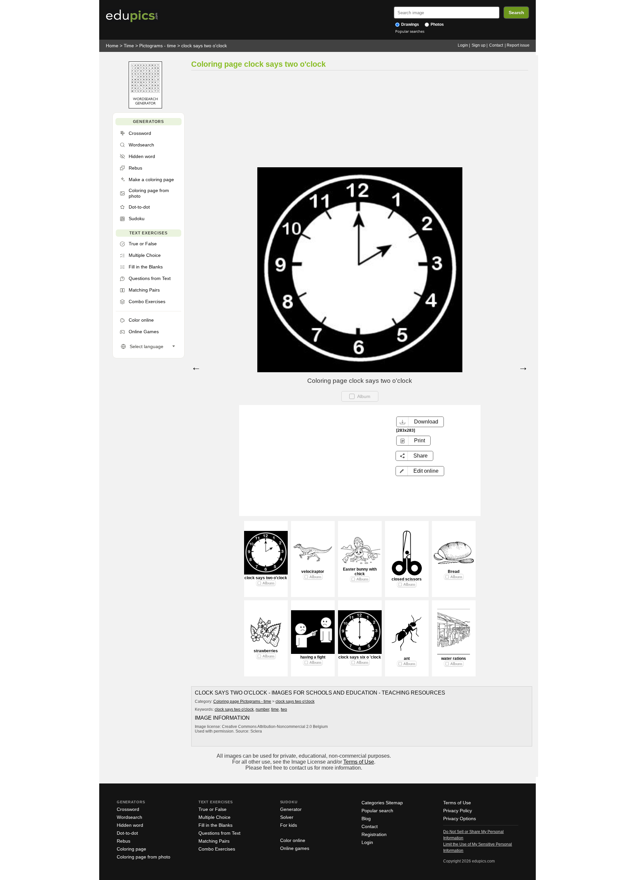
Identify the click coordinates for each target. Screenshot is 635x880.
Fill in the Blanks (215, 825)
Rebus (123, 841)
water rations (453, 658)
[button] (420, 471)
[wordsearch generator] (145, 107)
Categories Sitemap (382, 802)
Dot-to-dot (127, 833)
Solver (286, 817)
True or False (212, 809)
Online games (294, 848)
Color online (292, 840)
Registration (374, 834)
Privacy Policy (457, 810)
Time (129, 45)
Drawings (409, 24)
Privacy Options (459, 818)
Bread (453, 571)
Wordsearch (129, 817)
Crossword (128, 809)
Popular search (377, 810)
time (275, 709)
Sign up (479, 45)
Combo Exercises (216, 849)
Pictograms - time (157, 45)
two (284, 709)
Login (463, 45)
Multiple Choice (214, 817)
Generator (291, 809)
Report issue (518, 45)
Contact (496, 45)
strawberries (266, 651)
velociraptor (312, 571)
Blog (366, 818)
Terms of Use (358, 762)
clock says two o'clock (204, 45)
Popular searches (409, 31)
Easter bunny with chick (360, 571)
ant (407, 658)
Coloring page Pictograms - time (242, 701)
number (262, 709)
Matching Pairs (214, 841)
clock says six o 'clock (359, 657)
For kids (288, 825)
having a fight (312, 657)
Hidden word (130, 825)
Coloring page (131, 849)
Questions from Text (219, 833)
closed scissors (407, 579)
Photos (437, 24)
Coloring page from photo (143, 857)
